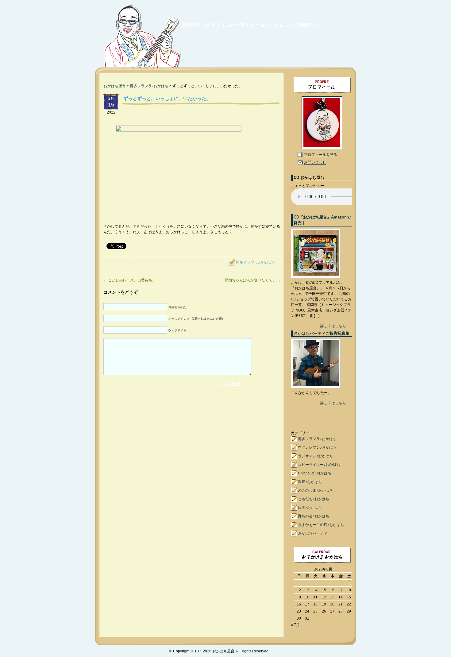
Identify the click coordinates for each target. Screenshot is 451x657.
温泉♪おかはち (310, 482)
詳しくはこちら (333, 326)
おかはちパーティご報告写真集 (321, 333)
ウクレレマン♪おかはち (317, 447)
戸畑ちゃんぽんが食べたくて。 (253, 280)
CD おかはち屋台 (309, 177)
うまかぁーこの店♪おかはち (321, 525)
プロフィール (321, 84)
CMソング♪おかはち (314, 473)
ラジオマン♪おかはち (315, 456)
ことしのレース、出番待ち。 (129, 280)
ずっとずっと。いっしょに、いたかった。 (167, 98)
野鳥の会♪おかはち (313, 516)
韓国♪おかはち (310, 507)
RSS (346, 651)
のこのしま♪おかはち (315, 490)
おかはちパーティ (312, 533)
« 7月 (295, 625)
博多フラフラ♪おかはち (149, 86)
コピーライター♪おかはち (319, 464)
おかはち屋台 (141, 37)
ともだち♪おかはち (313, 499)
